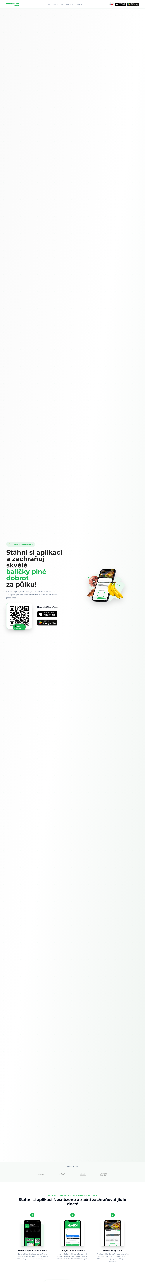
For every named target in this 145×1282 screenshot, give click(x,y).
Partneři (69, 4)
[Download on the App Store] (47, 614)
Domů (47, 4)
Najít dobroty (58, 4)
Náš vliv (79, 4)
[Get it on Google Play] (47, 623)
